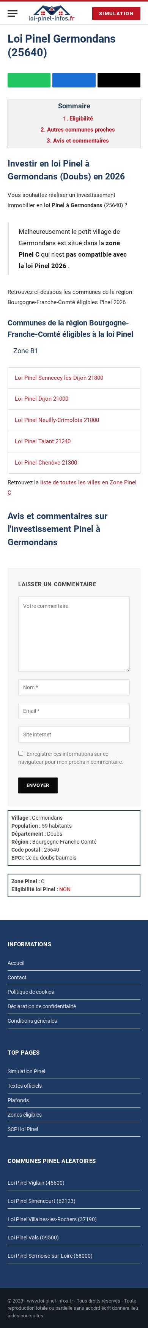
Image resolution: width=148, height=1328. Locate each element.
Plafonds (18, 1100)
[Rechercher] (84, 13)
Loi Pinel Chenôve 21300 (46, 462)
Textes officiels (25, 1086)
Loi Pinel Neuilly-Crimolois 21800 (57, 420)
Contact (17, 977)
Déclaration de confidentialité (42, 1006)
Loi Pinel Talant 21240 (43, 441)
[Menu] (12, 13)
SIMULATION (116, 13)
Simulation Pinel (26, 1071)
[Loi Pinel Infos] (52, 13)
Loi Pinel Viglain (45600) (36, 1183)
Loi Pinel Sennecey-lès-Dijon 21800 (59, 377)
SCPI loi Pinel (23, 1129)
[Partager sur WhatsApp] (29, 80)
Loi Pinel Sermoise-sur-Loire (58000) (50, 1256)
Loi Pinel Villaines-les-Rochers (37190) (52, 1219)
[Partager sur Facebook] (73, 80)
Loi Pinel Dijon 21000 (41, 398)
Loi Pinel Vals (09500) (33, 1237)
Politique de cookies (31, 992)
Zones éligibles (25, 1115)
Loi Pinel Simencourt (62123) (42, 1201)
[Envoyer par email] (119, 80)
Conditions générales (32, 1021)
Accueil (16, 963)
